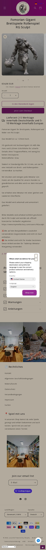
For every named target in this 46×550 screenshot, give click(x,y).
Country (12, 276)
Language (13, 283)
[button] (38, 540)
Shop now (29, 293)
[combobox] (18, 279)
